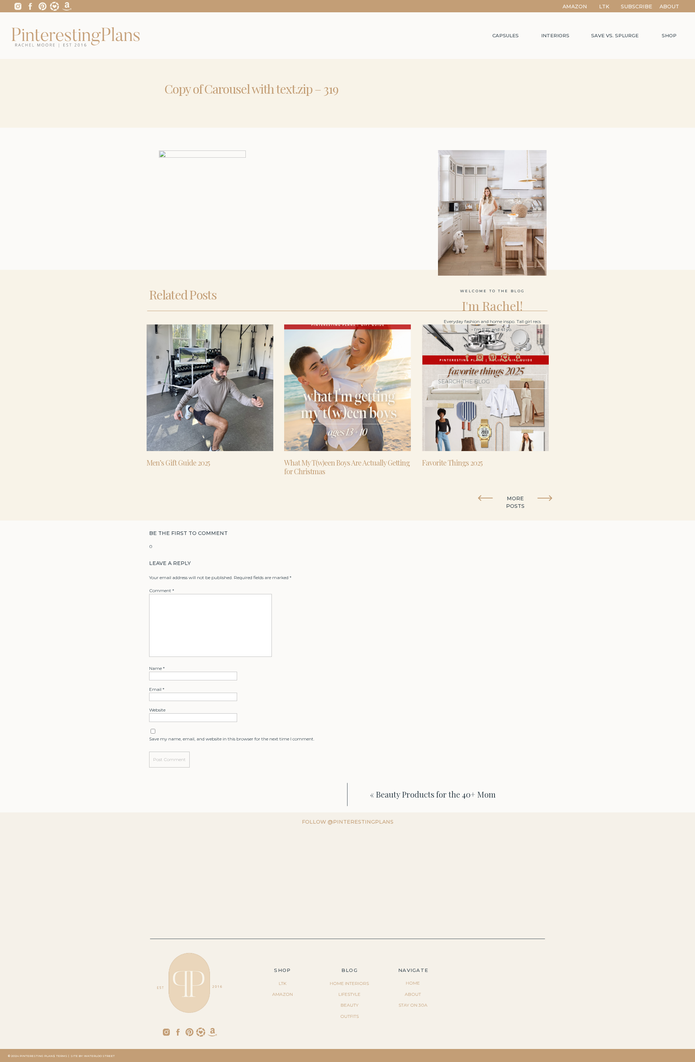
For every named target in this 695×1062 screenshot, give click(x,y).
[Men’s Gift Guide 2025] (210, 387)
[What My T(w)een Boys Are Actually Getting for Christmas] (347, 387)
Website (157, 710)
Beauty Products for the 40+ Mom (436, 794)
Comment (161, 590)
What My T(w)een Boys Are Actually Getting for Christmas (347, 467)
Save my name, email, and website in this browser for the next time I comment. (232, 739)
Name (157, 668)
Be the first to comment (188, 533)
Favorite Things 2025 (452, 462)
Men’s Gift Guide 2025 (178, 462)
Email (156, 689)
